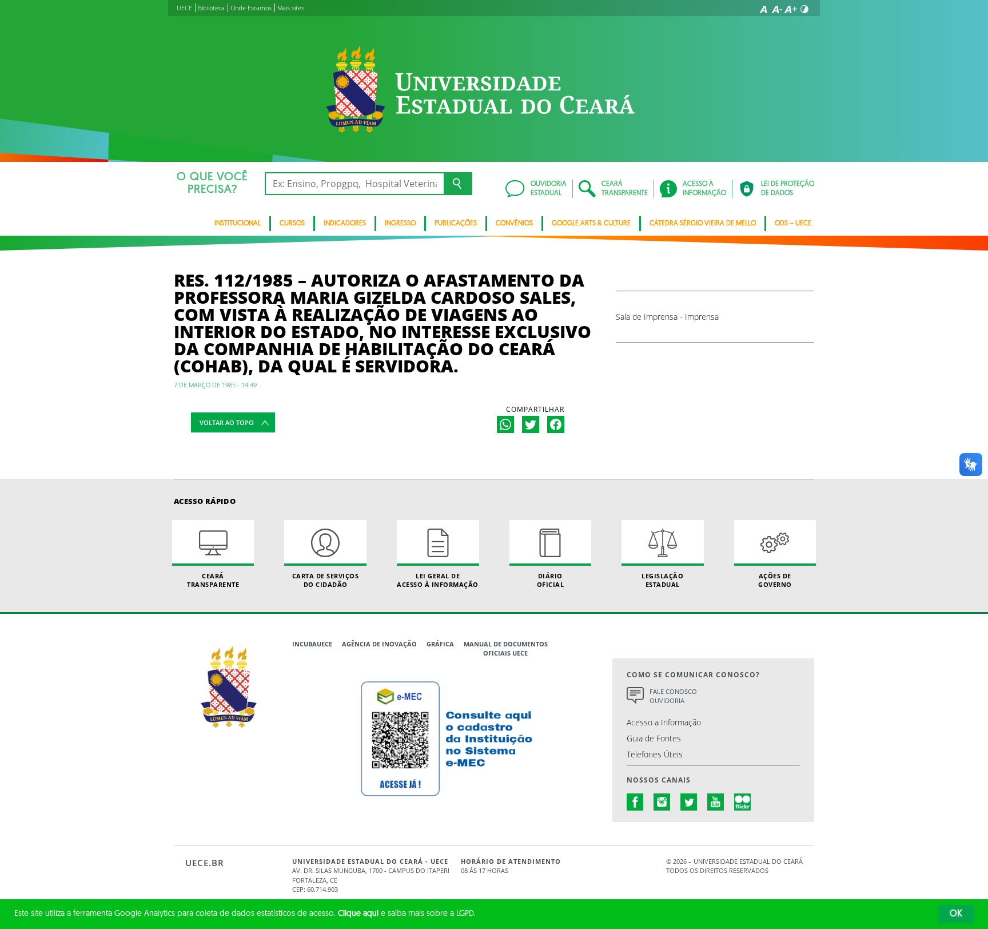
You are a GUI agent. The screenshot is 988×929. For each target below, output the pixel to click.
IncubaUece (312, 644)
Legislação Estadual (662, 580)
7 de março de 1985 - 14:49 (215, 384)
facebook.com (635, 802)
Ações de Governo (775, 580)
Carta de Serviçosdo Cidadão (325, 580)
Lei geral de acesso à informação (438, 580)
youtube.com (715, 802)
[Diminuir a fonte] (777, 9)
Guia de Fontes (654, 738)
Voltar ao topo (227, 422)
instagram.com (662, 802)
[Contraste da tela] (804, 9)
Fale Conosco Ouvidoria (673, 696)
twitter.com (689, 802)
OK (956, 914)
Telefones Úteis (655, 754)
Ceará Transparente (213, 580)
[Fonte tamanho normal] (763, 9)
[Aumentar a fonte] (791, 9)
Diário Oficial (550, 580)
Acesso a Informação (664, 722)
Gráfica (440, 644)
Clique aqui (358, 914)
